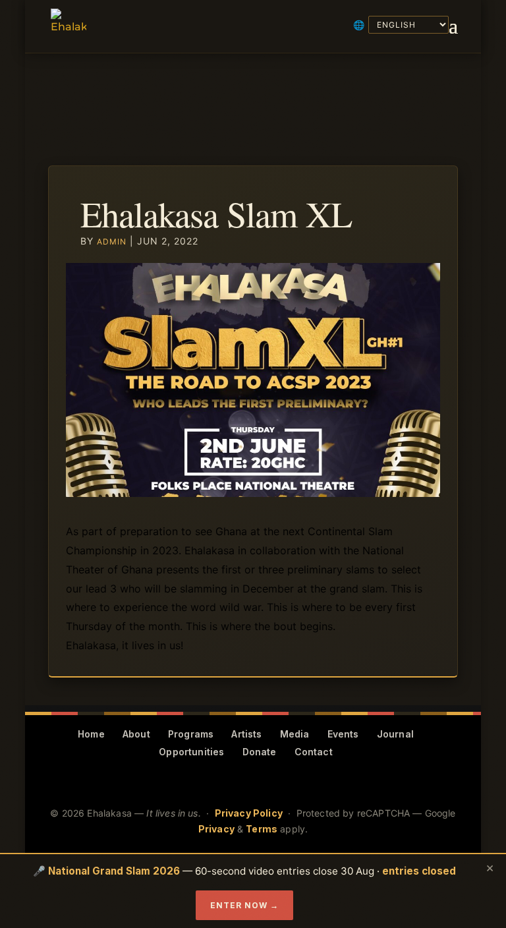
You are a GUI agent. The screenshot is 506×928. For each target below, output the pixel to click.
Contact (314, 751)
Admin (111, 241)
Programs (190, 734)
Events (343, 734)
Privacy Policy (249, 813)
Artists (246, 734)
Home (91, 734)
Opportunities (191, 751)
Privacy (216, 828)
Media (295, 734)
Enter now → (244, 905)
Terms (261, 828)
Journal (395, 734)
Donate (259, 751)
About (136, 734)
